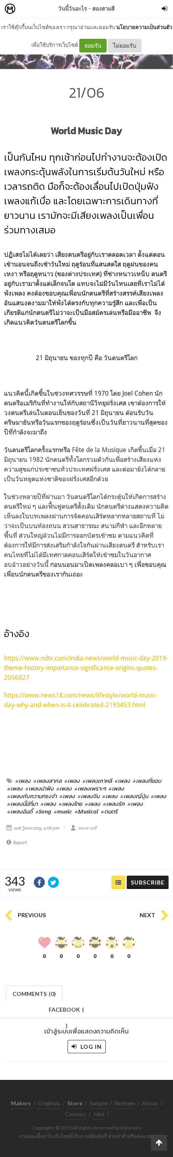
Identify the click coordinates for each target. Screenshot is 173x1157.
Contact (75, 1114)
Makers (28, 9)
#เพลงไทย (70, 804)
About (150, 1103)
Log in (90, 1046)
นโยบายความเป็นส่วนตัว (144, 27)
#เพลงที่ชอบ (147, 781)
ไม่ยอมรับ (124, 45)
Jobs (99, 1114)
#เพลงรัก (114, 804)
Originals (49, 1103)
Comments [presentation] (34, 993)
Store (55, 9)
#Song (43, 811)
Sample (98, 1103)
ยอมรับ (92, 45)
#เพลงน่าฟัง (39, 788)
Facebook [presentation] (66, 1012)
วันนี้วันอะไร (72, 8)
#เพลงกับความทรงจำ (32, 796)
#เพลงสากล (47, 781)
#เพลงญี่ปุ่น (134, 796)
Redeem (124, 1103)
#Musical (86, 811)
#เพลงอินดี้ (20, 811)
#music (63, 811)
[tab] (34, 993)
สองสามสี (104, 8)
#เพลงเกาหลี (97, 781)
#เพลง (23, 781)
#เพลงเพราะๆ (90, 788)
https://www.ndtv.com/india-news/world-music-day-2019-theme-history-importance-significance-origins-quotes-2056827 (86, 667)
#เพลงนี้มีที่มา (22, 804)
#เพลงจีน (88, 796)
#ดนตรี (109, 811)
